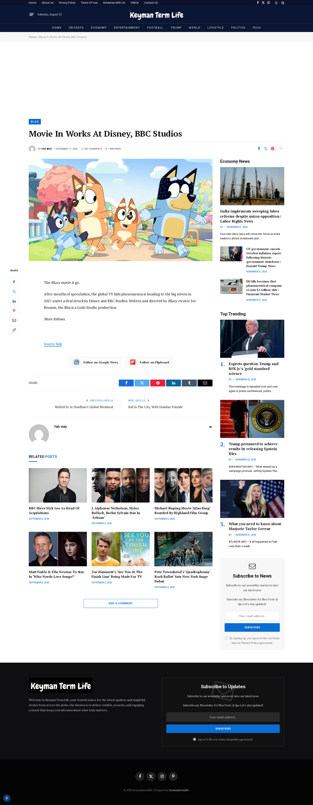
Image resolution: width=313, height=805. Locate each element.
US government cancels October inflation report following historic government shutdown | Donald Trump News (263, 257)
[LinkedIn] (14, 301)
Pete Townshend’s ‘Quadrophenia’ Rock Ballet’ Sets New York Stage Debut (182, 577)
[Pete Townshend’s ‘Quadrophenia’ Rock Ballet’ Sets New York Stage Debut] (183, 549)
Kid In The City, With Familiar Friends (155, 407)
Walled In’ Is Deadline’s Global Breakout (84, 407)
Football (155, 27)
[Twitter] (14, 291)
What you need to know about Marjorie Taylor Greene (255, 526)
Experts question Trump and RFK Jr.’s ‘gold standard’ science (254, 368)
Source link (53, 343)
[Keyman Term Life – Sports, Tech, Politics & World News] (156, 14)
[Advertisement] (156, 80)
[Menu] (31, 14)
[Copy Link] (14, 330)
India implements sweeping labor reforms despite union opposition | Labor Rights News (250, 216)
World (194, 27)
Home (32, 2)
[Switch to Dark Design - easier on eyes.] (276, 2)
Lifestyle (216, 27)
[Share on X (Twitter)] (266, 148)
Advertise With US (114, 2)
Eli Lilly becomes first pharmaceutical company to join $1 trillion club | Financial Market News (264, 287)
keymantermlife (179, 790)
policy (234, 739)
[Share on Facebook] (259, 148)
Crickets (76, 27)
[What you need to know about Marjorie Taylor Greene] (252, 499)
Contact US (151, 2)
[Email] (14, 320)
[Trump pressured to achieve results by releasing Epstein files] (252, 419)
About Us (47, 2)
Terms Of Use (89, 2)
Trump (176, 27)
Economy (99, 27)
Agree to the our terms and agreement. (225, 739)
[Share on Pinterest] (272, 148)
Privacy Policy (67, 2)
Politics (238, 27)
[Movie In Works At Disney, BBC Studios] (120, 210)
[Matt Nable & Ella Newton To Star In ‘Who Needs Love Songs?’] (58, 549)
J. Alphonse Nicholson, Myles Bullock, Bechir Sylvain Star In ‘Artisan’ (116, 513)
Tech (257, 27)
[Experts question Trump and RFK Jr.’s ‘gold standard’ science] (252, 339)
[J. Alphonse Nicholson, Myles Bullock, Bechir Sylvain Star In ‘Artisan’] (121, 485)
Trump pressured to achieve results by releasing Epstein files (253, 448)
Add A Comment (120, 603)
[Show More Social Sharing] (280, 148)
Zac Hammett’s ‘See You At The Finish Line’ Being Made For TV (117, 574)
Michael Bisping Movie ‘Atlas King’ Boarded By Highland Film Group (182, 510)
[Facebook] (14, 282)
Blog (35, 121)
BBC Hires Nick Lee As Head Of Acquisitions (54, 510)
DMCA (135, 2)
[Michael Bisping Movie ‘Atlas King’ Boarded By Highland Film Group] (183, 485)
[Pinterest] (14, 310)
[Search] (282, 2)
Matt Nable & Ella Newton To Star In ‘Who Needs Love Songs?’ (56, 574)
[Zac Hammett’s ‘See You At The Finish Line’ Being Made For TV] (121, 549)
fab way (47, 148)
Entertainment (127, 27)
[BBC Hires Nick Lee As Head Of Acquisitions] (58, 485)
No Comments (93, 148)
